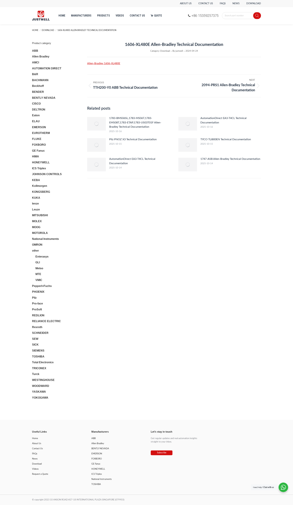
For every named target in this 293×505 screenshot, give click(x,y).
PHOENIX (38, 291)
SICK (35, 344)
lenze (35, 203)
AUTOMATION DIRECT (46, 68)
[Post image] (96, 124)
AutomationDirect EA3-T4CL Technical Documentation (223, 120)
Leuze (36, 209)
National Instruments (45, 238)
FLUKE (36, 139)
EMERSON (39, 127)
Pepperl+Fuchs (42, 286)
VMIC (38, 280)
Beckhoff (38, 85)
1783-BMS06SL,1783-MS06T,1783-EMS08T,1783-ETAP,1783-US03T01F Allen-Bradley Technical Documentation (135, 122)
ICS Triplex (39, 168)
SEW (35, 338)
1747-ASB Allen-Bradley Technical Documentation (230, 159)
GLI (37, 262)
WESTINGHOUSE (43, 380)
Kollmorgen (39, 185)
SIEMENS (38, 350)
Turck (35, 374)
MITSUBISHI (40, 215)
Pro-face (37, 303)
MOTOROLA (40, 233)
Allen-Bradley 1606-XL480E (103, 63)
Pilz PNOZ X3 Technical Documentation (133, 139)
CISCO (36, 103)
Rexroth (37, 327)
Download (165, 51)
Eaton (36, 115)
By (177, 51)
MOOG (36, 227)
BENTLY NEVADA (43, 97)
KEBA (36, 180)
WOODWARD (40, 385)
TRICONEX (39, 368)
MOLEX (37, 221)
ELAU (36, 121)
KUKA (36, 197)
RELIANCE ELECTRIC (46, 321)
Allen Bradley (40, 56)
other (35, 250)
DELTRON (38, 109)
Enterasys (41, 256)
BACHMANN (40, 80)
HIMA (35, 156)
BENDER (38, 91)
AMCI (35, 62)
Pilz (34, 297)
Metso (39, 268)
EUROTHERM (41, 133)
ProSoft (37, 309)
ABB (35, 50)
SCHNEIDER (40, 332)
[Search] (257, 15)
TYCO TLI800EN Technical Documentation (225, 139)
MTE (38, 274)
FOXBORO (39, 144)
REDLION (38, 315)
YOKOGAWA (40, 397)
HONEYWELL (41, 162)
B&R (35, 74)
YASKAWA (39, 391)
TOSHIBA (38, 356)
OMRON (37, 244)
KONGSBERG (41, 191)
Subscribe (161, 453)
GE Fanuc (38, 150)
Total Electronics (43, 362)
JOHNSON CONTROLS (47, 174)
